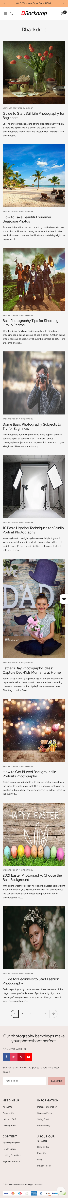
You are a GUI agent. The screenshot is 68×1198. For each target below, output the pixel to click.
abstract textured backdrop (18, 108)
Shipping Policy (44, 1113)
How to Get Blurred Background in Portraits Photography (29, 774)
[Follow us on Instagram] (13, 1057)
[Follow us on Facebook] (6, 1057)
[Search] (11, 13)
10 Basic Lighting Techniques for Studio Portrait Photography (33, 530)
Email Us (41, 1153)
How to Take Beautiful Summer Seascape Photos (27, 219)
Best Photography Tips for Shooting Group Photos (30, 322)
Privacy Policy (44, 1165)
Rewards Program (11, 1142)
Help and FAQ (9, 1119)
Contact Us (8, 1113)
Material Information (47, 1107)
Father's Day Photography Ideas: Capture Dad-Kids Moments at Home (32, 670)
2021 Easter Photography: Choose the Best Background (32, 877)
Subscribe (56, 1080)
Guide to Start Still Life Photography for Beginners (33, 115)
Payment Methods (11, 1161)
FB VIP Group (9, 1149)
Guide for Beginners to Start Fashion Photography (31, 981)
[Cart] (62, 13)
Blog (39, 1159)
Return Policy (43, 1125)
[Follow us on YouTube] (28, 1057)
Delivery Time (9, 1125)
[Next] (53, 1014)
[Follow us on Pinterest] (21, 1057)
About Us (7, 1107)
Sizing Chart (43, 1119)
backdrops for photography (18, 212)
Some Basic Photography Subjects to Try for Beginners (32, 426)
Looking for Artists (11, 1155)
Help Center (43, 1147)
